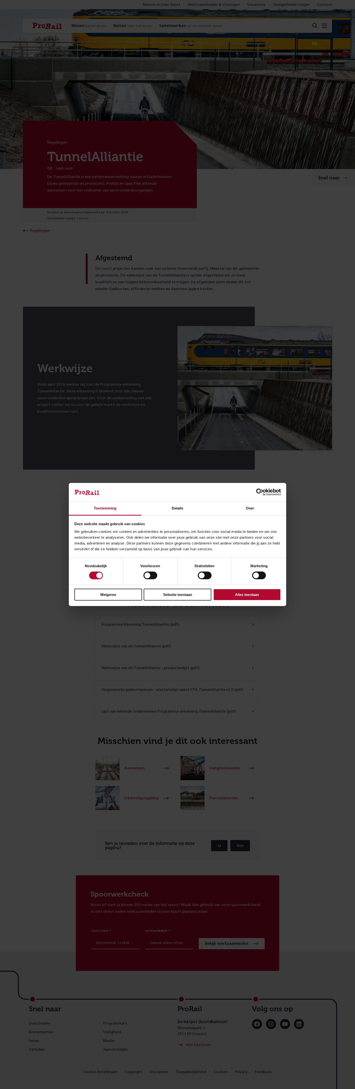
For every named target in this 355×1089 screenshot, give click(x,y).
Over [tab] (250, 508)
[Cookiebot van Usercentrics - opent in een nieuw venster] (260, 492)
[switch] (150, 575)
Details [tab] (177, 508)
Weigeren (108, 595)
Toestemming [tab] (105, 508)
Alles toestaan (247, 595)
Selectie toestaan (177, 595)
